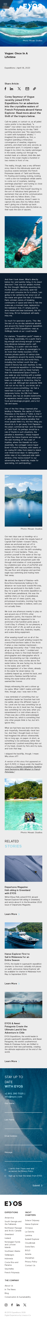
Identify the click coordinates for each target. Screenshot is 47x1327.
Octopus (29, 1228)
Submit (36, 1185)
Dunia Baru (30, 1247)
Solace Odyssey (32, 1220)
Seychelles (9, 1269)
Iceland (8, 1238)
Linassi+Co (26, 1315)
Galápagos (9, 1255)
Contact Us (30, 1265)
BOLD (27, 1250)
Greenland (9, 1234)
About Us (9, 1286)
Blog (7, 1293)
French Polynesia (12, 1273)
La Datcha (29, 1232)
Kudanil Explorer (32, 1239)
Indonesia (9, 1259)
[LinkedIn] (18, 1305)
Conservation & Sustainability (18, 1297)
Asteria (28, 1254)
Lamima (28, 1235)
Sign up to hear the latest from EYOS (25, 1176)
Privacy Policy (31, 1262)
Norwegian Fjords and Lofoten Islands (12, 1244)
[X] (24, 1305)
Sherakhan (29, 1258)
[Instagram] (6, 1305)
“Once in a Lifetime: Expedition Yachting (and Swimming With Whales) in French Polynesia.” (23, 769)
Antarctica (9, 1218)
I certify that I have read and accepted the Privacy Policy (21, 1170)
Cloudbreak (30, 1243)
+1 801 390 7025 (14, 1094)
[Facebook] (12, 1305)
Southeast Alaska (12, 1251)
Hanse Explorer (31, 1224)
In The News (10, 1290)
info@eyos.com (13, 1097)
